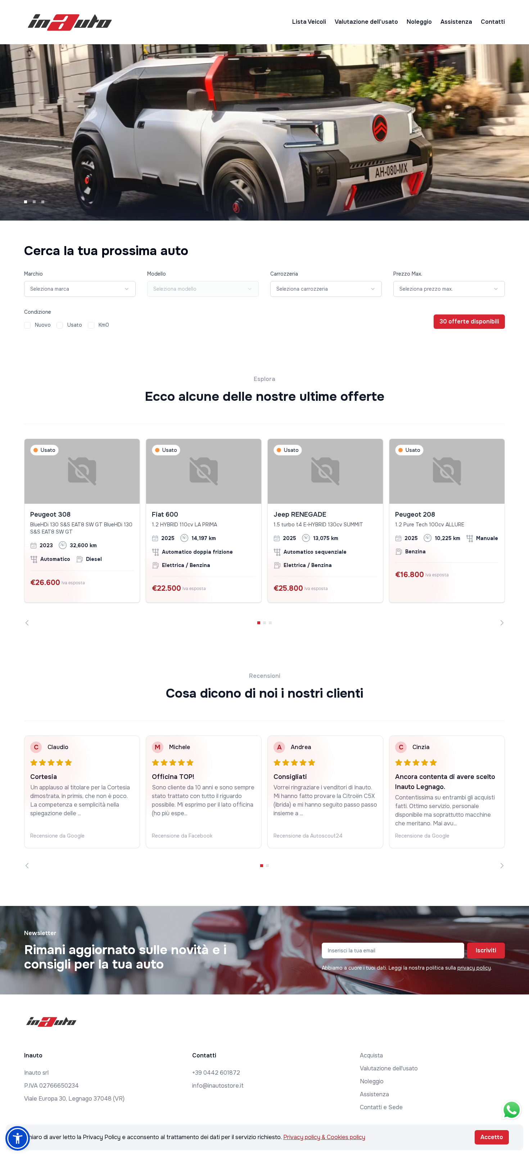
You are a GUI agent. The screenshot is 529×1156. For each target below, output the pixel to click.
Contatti (493, 22)
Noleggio (419, 22)
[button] (17, 1138)
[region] (264, 532)
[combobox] (80, 289)
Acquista (371, 1055)
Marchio (33, 274)
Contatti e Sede (381, 1107)
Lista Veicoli (309, 22)
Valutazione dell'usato (366, 22)
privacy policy (474, 968)
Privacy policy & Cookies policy (324, 1137)
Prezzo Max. (407, 274)
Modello (156, 274)
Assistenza (456, 22)
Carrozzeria (284, 274)
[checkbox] (27, 325)
